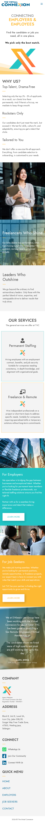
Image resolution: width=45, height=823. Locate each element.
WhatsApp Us (14, 749)
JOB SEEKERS (9, 801)
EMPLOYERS (9, 795)
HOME (6, 781)
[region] (22, 638)
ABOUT (6, 788)
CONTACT (8, 808)
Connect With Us (15, 762)
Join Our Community (17, 756)
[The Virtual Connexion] (15, 4)
